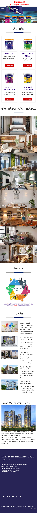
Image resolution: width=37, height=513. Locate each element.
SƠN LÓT (9, 54)
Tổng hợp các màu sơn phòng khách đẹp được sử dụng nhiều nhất (26, 339)
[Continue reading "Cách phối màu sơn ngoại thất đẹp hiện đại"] (9, 385)
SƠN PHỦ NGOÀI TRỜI (9, 88)
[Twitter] (35, 509)
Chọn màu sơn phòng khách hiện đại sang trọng (26, 353)
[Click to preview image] (18, 418)
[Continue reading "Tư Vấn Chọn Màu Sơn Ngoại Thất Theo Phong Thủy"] (9, 369)
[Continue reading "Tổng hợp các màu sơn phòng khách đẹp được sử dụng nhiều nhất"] (9, 341)
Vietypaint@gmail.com (21, 5)
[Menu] (2, 9)
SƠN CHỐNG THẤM (27, 55)
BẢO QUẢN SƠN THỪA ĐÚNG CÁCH (26, 324)
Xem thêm (10, 65)
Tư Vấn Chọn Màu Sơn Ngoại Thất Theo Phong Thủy (26, 368)
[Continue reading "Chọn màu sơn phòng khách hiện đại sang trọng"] (9, 355)
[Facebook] (31, 509)
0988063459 (21, 2)
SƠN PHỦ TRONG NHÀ (27, 88)
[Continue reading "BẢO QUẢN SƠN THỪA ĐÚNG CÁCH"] (9, 326)
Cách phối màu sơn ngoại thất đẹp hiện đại (27, 382)
